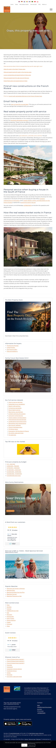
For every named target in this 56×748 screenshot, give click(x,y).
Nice (8, 605)
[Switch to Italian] (27, 2)
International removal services (17, 419)
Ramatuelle (10, 616)
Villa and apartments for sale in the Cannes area (17, 72)
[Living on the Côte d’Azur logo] (7, 9)
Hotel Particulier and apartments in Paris (15, 81)
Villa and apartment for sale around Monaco (16, 78)
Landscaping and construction (17, 421)
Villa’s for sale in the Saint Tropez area (14, 69)
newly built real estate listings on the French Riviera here (25, 96)
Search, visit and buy (14, 406)
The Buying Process (12, 345)
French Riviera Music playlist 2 (15, 661)
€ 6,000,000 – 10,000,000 (14, 473)
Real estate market (24, 4)
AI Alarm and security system (17, 414)
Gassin (9, 622)
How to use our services (15, 402)
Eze (8, 612)
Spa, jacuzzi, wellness (15, 425)
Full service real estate (15, 408)
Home (11, 4)
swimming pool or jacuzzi (28, 202)
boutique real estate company (19, 120)
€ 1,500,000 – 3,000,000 (14, 470)
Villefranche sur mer (12, 610)
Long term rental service (16, 415)
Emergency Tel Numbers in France (19, 431)
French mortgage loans (15, 427)
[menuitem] (12, 4)
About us (44, 4)
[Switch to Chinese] (35, 2)
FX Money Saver (13, 429)
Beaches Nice (11, 590)
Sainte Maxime (11, 620)
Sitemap (38, 739)
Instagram (10, 667)
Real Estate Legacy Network (36, 733)
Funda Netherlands (14, 733)
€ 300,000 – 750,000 (13, 466)
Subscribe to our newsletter (17, 404)
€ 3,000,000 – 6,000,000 (14, 471)
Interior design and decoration (17, 417)
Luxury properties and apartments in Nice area (17, 75)
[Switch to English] (19, 2)
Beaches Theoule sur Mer (14, 596)
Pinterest (9, 674)
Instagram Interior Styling (14, 669)
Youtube (9, 665)
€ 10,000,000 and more (14, 475)
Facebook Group (12, 671)
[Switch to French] (29, 2)
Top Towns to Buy (12, 349)
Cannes (9, 609)
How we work (33, 4)
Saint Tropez (10, 618)
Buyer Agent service (14, 410)
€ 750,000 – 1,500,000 (13, 468)
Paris (8, 626)
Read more (31, 745)
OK (24, 745)
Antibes (9, 607)
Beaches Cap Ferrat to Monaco (16, 588)
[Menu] (50, 9)
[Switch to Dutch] (24, 2)
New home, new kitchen (16, 412)
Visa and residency (12, 351)
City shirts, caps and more (16, 433)
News (16, 4)
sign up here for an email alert (19, 104)
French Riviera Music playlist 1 (15, 659)
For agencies (12, 435)
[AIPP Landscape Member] (17, 688)
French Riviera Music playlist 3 (15, 663)
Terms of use (32, 739)
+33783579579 (27, 205)
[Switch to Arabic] (32, 2)
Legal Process (11, 347)
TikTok (9, 673)
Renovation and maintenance (17, 423)
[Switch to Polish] (37, 2)
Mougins (9, 614)
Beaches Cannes (12, 594)
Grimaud (9, 624)
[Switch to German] (21, 2)
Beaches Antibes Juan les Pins (15, 592)
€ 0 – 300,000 (11, 464)
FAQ (39, 4)
